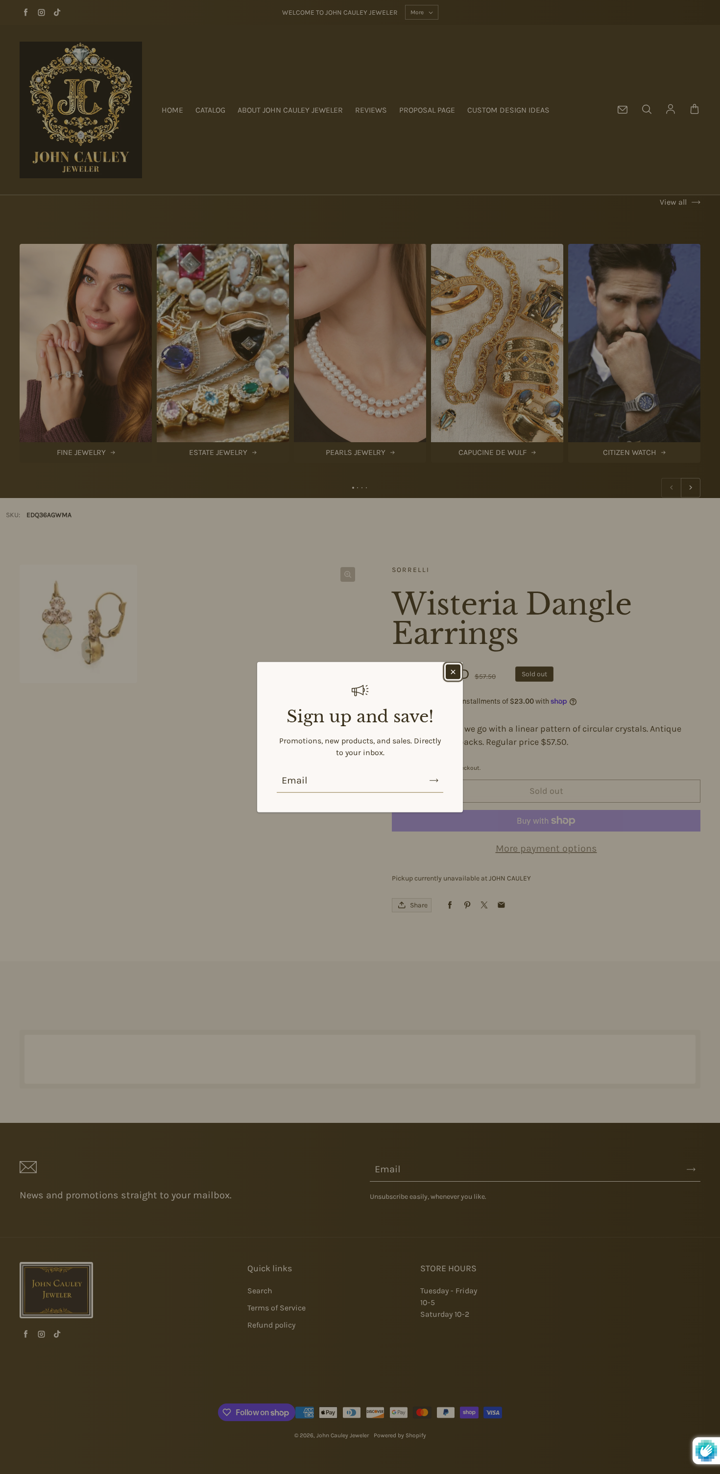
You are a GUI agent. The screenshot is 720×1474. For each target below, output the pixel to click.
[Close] (453, 672)
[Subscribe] (434, 780)
